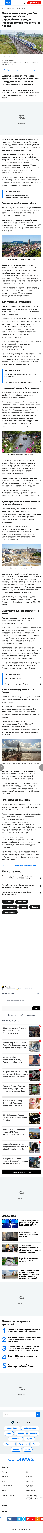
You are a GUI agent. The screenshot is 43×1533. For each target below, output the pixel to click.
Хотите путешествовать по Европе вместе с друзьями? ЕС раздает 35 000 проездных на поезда (18, 878)
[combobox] (21, 1414)
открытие (22, 902)
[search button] (38, 1414)
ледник (29, 1439)
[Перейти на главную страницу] (8, 2)
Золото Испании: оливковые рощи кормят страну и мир (20, 375)
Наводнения (15, 1439)
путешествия (10, 907)
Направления (21, 8)
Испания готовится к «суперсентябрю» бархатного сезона (16, 893)
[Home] (2, 8)
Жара (27, 1449)
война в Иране (12, 1428)
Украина (20, 1433)
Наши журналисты (9, 1495)
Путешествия (10, 8)
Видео (4, 1490)
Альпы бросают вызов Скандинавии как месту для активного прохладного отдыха (19, 886)
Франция (9, 1444)
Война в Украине (30, 1428)
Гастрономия (10, 912)
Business (5, 1476)
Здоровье (23, 1444)
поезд (23, 907)
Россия (16, 1449)
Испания (33, 1433)
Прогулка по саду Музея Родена (16, 684)
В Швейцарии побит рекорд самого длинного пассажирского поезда (17, 196)
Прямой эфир (34, 3)
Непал (8, 1433)
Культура (8, 902)
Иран (35, 1444)
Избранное (9, 1216)
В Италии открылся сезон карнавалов (18, 382)
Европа (35, 907)
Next (3, 1481)
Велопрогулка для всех (12, 678)
